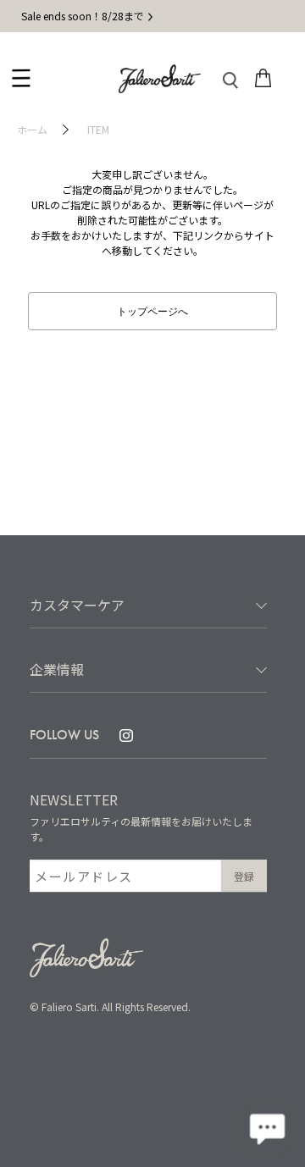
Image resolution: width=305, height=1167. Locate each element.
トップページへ (152, 310)
